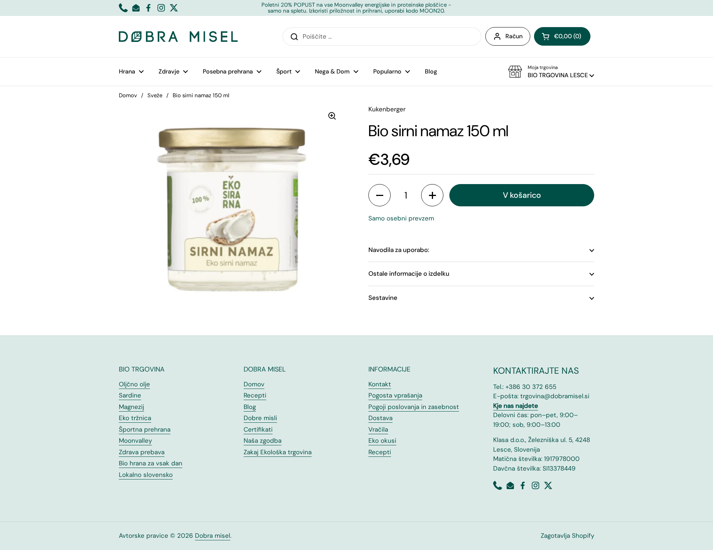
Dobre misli (260, 418)
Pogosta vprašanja (395, 395)
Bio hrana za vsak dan (150, 463)
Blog (250, 407)
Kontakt (379, 384)
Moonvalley (135, 440)
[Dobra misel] (178, 36)
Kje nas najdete (515, 406)
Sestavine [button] (382, 298)
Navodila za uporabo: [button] (398, 250)
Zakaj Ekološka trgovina (278, 452)
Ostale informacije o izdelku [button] (408, 273)
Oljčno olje (134, 384)
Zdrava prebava (142, 452)
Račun (513, 36)
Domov (128, 95)
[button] (562, 36)
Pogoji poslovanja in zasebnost (413, 407)
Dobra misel (212, 535)
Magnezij (131, 407)
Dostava (380, 418)
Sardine (130, 395)
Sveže (154, 95)
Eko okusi (382, 440)
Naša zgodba (262, 440)
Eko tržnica (135, 418)
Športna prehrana (144, 429)
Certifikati (258, 429)
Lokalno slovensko (146, 475)
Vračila (378, 429)
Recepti (255, 395)
